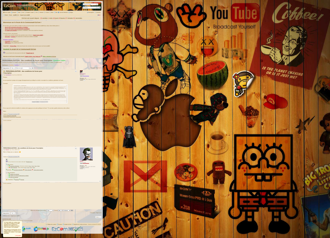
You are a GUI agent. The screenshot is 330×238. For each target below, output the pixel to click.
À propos (60, 224)
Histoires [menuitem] (41, 12)
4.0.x (38, 166)
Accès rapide (7, 12)
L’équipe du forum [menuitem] (68, 224)
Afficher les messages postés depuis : (39, 210)
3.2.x (33, 166)
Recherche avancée (99, 8)
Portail (6, 15)
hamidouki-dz (82, 73)
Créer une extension (14, 177)
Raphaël (81, 161)
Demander (17, 179)
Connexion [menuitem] (98, 12)
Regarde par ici (29, 161)
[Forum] (10, 6)
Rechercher (97, 8)
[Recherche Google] (97, 4)
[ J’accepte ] (18, 235)
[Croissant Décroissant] (66, 210)
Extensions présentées (14, 166)
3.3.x (36, 166)
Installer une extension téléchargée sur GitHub (19, 175)
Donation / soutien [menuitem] (30, 12)
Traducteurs (16, 65)
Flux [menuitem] (37, 12)
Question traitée (59, 60)
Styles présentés (13, 167)
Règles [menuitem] (71, 12)
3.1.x (30, 166)
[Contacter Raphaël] (84, 168)
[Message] (3, 74)
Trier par (56, 210)
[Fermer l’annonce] (100, 22)
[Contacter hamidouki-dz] (84, 80)
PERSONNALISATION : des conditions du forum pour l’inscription (27, 60)
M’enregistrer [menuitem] (91, 12)
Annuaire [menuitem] (14, 12)
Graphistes (11, 65)
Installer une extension (14, 174)
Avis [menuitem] (23, 12)
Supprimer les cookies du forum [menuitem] (80, 224)
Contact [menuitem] (47, 12)
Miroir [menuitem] (52, 12)
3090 (86, 165)
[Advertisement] (52, 134)
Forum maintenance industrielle (9, 115)
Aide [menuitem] (19, 12)
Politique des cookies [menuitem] (51, 224)
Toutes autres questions (38, 169)
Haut (100, 118)
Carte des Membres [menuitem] (64, 12)
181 (85, 78)
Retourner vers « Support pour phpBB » (11, 215)
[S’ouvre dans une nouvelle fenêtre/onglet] (27, 231)
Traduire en (5, 114)
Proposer (22, 179)
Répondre (5, 68)
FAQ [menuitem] (56, 12)
